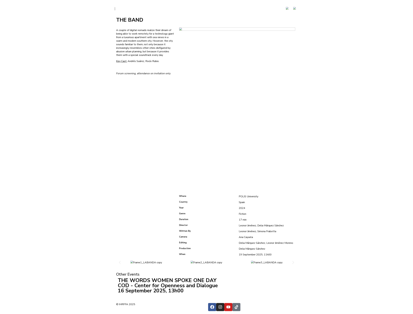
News (227, 8)
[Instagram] (220, 307)
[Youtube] (228, 307)
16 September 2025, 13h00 (151, 290)
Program (259, 8)
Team (246, 8)
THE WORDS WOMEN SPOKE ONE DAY (167, 280)
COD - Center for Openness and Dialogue (168, 285)
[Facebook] (212, 307)
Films (236, 8)
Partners (275, 8)
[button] (120, 262)
